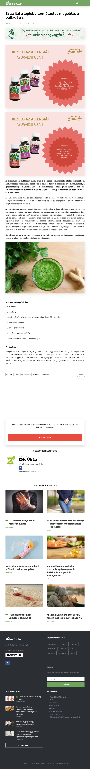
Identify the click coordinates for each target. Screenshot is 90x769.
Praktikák (9, 23)
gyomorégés (46, 374)
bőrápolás (63, 649)
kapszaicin (51, 653)
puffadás (36, 374)
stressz (73, 653)
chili (71, 649)
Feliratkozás (65, 685)
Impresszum (54, 703)
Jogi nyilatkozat (55, 714)
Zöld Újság (30, 23)
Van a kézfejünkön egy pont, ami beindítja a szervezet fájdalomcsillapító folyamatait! (27, 734)
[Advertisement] (45, 398)
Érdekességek (9, 527)
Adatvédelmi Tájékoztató (58, 697)
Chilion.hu (73, 644)
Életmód (19, 716)
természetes (52, 649)
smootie (9, 374)
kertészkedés (62, 653)
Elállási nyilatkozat (56, 711)
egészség (64, 644)
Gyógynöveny (52, 644)
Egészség (49, 530)
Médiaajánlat (54, 705)
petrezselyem (26, 374)
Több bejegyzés (23, 745)
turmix (16, 374)
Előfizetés (45, 438)
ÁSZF (52, 700)
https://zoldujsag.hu (32, 472)
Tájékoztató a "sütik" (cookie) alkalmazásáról (65, 717)
